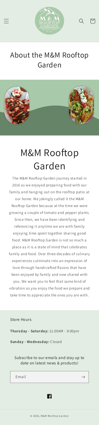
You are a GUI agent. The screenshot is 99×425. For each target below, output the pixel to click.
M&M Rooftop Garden (55, 416)
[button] (6, 21)
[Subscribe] (83, 377)
